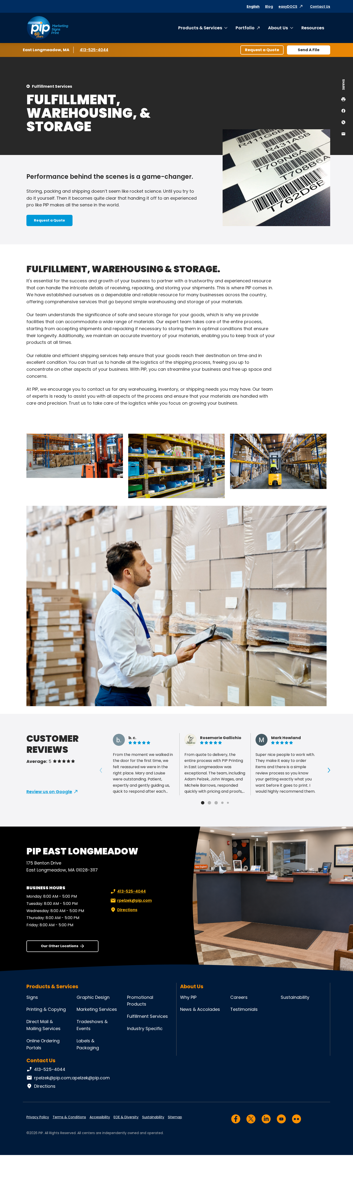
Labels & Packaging (88, 1044)
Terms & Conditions (69, 1117)
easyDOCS (288, 6)
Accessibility (100, 1117)
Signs (32, 997)
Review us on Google (49, 792)
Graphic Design (93, 997)
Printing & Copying (46, 1009)
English (253, 6)
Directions (127, 910)
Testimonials (244, 1009)
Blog (269, 6)
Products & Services (200, 28)
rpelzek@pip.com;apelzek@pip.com (72, 1078)
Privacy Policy (37, 1117)
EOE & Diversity (126, 1117)
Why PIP (188, 997)
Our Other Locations (59, 946)
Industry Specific (145, 1029)
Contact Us (320, 6)
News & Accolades (200, 1009)
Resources (312, 28)
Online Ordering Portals (43, 1044)
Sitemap (175, 1117)
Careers (239, 997)
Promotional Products (140, 1000)
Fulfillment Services (52, 86)
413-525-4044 (94, 50)
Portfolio (245, 28)
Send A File (308, 50)
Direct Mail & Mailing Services (43, 1025)
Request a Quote (262, 50)
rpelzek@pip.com (134, 900)
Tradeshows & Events (92, 1025)
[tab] (202, 802)
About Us (278, 28)
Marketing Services (97, 1009)
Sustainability (295, 997)
